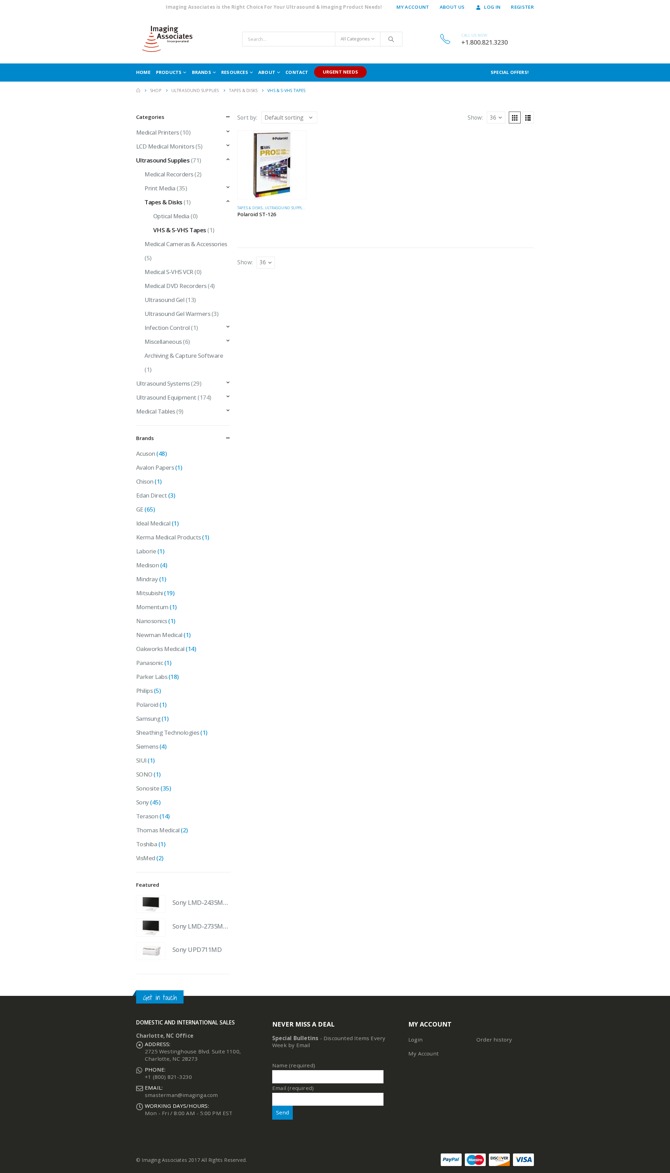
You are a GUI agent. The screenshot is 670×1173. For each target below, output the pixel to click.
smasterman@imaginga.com (181, 1094)
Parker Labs (151, 677)
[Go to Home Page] (138, 90)
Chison (145, 481)
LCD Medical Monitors (165, 146)
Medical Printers (157, 132)
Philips (144, 691)
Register (522, 7)
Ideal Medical (153, 523)
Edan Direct (151, 495)
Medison (147, 565)
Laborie (146, 551)
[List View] (528, 117)
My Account (412, 7)
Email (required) (293, 1087)
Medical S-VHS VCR (168, 272)
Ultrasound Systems (163, 383)
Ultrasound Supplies (286, 207)
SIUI (141, 760)
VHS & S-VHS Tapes (179, 230)
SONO (144, 774)
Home (143, 72)
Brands (201, 72)
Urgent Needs (340, 72)
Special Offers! (510, 72)
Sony (142, 802)
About (266, 72)
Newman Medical (159, 635)
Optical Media (171, 216)
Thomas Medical (158, 830)
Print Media (159, 188)
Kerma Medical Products (168, 537)
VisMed (145, 858)
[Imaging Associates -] (170, 39)
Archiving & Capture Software (183, 355)
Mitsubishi (149, 593)
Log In (492, 7)
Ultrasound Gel (164, 300)
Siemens (147, 746)
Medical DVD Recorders (175, 286)
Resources (234, 72)
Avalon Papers (155, 467)
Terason (147, 816)
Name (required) (293, 1065)
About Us (452, 7)
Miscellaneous (162, 342)
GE (139, 509)
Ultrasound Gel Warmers (177, 314)
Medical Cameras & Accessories (185, 244)
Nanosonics (151, 621)
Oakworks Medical (160, 649)
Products (169, 72)
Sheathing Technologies (167, 732)
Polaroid (147, 705)
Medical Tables (155, 411)
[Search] (391, 39)
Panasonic (149, 663)
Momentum (152, 607)
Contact (296, 72)
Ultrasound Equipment (166, 397)
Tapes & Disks (250, 207)
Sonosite (147, 788)
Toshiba (146, 844)
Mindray (147, 579)
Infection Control (166, 328)
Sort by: (247, 117)
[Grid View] (515, 117)
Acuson (145, 453)
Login (415, 1039)
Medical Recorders (168, 174)
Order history (494, 1039)
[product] (272, 165)
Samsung (148, 718)
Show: (475, 117)
